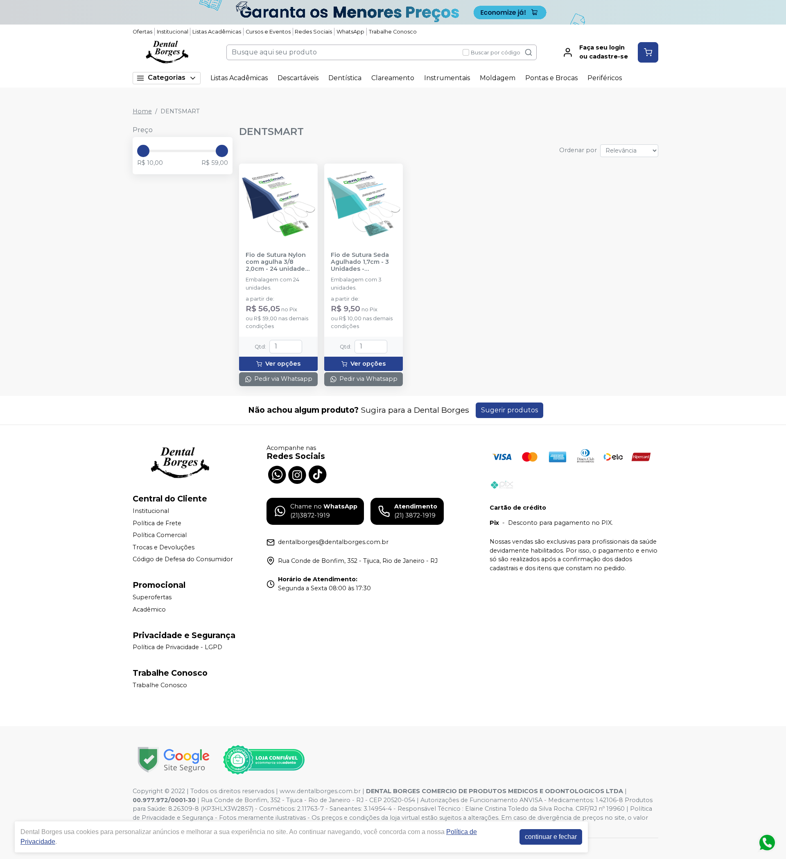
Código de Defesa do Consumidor (183, 559)
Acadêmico (149, 609)
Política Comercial (160, 535)
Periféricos (604, 78)
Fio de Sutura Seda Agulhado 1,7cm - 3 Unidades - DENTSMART (360, 262)
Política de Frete (157, 523)
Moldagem (497, 78)
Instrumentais (447, 78)
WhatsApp (350, 32)
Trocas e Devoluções (163, 547)
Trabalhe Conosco (393, 32)
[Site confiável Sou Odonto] (264, 760)
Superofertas (152, 597)
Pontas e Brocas (551, 78)
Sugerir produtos (509, 410)
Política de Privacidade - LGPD (177, 647)
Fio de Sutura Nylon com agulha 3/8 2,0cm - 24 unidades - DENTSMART (277, 262)
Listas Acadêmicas (216, 32)
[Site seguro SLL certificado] (174, 760)
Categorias (166, 77)
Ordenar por (578, 150)
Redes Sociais (313, 32)
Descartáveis (298, 78)
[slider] (143, 151)
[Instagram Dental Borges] (297, 474)
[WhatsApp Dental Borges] (277, 474)
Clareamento (392, 78)
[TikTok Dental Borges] (317, 474)
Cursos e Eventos (268, 32)
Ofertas (142, 32)
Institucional (172, 32)
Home (142, 111)
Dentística (344, 78)
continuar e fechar (551, 836)
